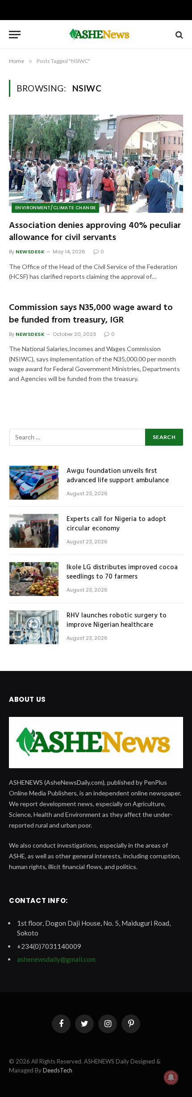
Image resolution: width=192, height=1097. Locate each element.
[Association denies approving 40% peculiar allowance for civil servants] (96, 163)
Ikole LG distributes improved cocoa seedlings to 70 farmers (122, 572)
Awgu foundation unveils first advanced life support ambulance (118, 476)
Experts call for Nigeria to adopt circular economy (116, 524)
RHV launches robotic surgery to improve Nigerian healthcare (117, 620)
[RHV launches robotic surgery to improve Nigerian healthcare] (33, 627)
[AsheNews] (100, 34)
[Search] (178, 35)
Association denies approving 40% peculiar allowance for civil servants (95, 232)
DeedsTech (57, 1070)
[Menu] (15, 35)
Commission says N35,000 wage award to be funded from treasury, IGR (91, 314)
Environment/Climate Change (55, 207)
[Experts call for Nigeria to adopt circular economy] (33, 531)
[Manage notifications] (171, 1077)
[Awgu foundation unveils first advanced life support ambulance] (33, 483)
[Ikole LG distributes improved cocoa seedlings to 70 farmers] (33, 579)
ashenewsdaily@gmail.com (56, 959)
